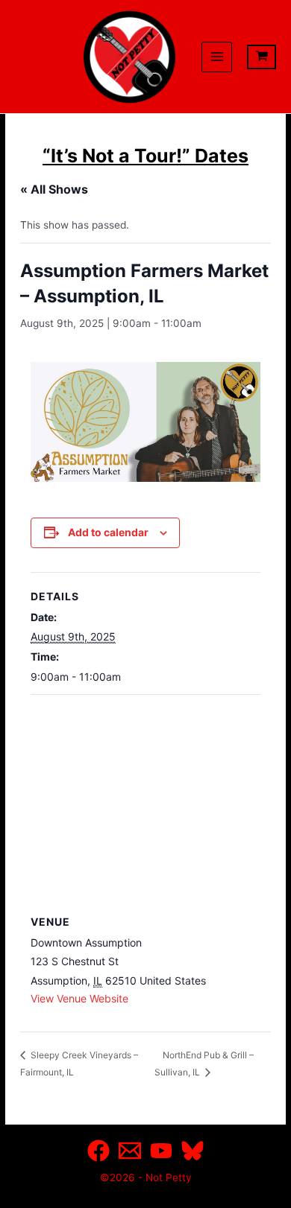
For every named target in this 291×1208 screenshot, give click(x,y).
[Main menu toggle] (216, 57)
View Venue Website (79, 998)
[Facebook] (98, 1150)
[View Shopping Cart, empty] (261, 57)
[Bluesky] (192, 1150)
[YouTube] (161, 1150)
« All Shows (54, 189)
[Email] (130, 1150)
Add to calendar (108, 532)
